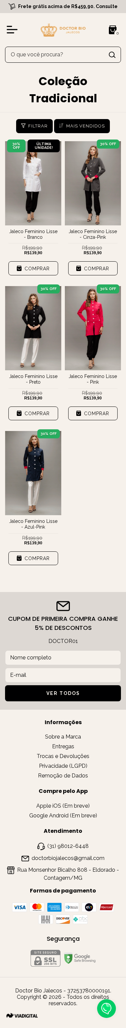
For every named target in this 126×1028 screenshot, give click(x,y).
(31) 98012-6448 (68, 846)
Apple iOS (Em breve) (63, 806)
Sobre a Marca (63, 737)
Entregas (63, 746)
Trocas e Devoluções (63, 756)
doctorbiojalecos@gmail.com (68, 858)
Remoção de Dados (63, 775)
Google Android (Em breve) (63, 815)
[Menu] (13, 29)
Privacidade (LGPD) (63, 766)
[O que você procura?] (112, 55)
